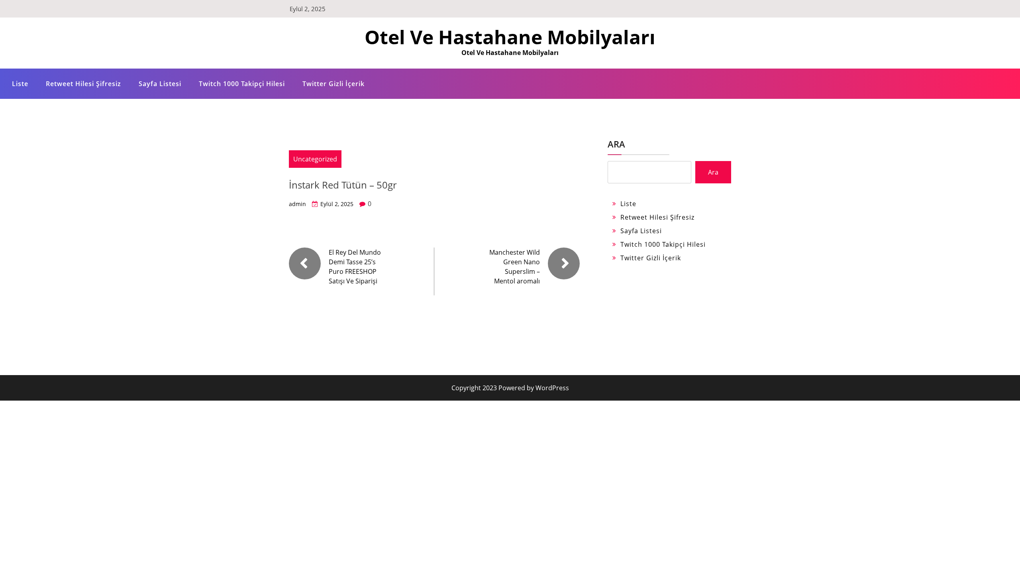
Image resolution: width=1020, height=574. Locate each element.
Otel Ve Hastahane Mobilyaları (510, 37)
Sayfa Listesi (160, 83)
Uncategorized (315, 159)
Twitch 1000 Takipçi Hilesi (242, 83)
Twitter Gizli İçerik (333, 83)
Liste (20, 83)
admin (297, 204)
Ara (616, 144)
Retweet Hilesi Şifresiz (83, 83)
